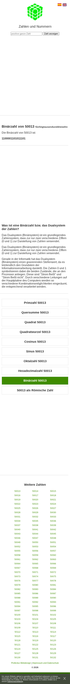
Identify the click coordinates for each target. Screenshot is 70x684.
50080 (35, 585)
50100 (17, 615)
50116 (35, 636)
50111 (53, 627)
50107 (35, 623)
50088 (17, 598)
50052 (17, 546)
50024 (53, 504)
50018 (53, 495)
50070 (17, 572)
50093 (53, 602)
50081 (53, 585)
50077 (35, 581)
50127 (17, 653)
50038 (35, 525)
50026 (35, 508)
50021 (53, 499)
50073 (17, 576)
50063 (53, 559)
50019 (17, 499)
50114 (53, 632)
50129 (53, 653)
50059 (35, 555)
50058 (17, 555)
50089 (35, 598)
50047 (35, 538)
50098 (35, 610)
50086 (35, 593)
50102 (53, 615)
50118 (17, 640)
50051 (53, 542)
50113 (35, 632)
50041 (35, 529)
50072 (53, 572)
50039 (53, 525)
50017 (35, 495)
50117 (53, 636)
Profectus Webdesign (21, 663)
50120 (53, 640)
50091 (17, 602)
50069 (53, 568)
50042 (53, 529)
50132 (53, 657)
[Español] (60, 5)
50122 (35, 645)
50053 (35, 546)
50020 (35, 499)
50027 (53, 508)
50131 (35, 657)
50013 (17, 491)
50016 (17, 495)
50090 (53, 598)
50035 (35, 521)
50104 (35, 619)
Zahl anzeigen (51, 33)
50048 (53, 538)
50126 (53, 649)
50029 (35, 512)
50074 (35, 576)
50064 (17, 563)
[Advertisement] (35, 75)
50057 (53, 551)
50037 (17, 525)
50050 (35, 542)
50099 (53, 610)
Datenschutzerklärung (15, 681)
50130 (17, 657)
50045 (53, 534)
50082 (17, 589)
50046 (17, 538)
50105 (53, 619)
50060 (53, 555)
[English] (65, 5)
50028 (17, 512)
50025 (17, 508)
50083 (35, 589)
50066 (53, 563)
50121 (17, 645)
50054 (53, 546)
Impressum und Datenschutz (45, 663)
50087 (53, 593)
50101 (35, 615)
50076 (17, 581)
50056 (35, 551)
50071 (35, 572)
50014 (35, 491)
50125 (35, 649)
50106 (17, 623)
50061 (17, 559)
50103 (17, 619)
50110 (35, 627)
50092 (35, 602)
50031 (17, 517)
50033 (53, 517)
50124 (17, 649)
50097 (17, 610)
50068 (35, 568)
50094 (17, 606)
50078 (53, 581)
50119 (35, 640)
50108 (53, 623)
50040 (17, 529)
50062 (35, 559)
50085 (17, 593)
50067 (17, 568)
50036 (53, 521)
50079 (17, 585)
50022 (17, 504)
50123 (53, 645)
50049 (17, 542)
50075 (53, 576)
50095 (35, 606)
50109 (17, 627)
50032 (35, 517)
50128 (35, 653)
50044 (35, 534)
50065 (35, 563)
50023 (35, 504)
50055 (17, 551)
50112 (17, 632)
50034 (17, 521)
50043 (17, 534)
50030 (53, 512)
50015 (53, 491)
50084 (53, 589)
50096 (53, 606)
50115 (17, 636)
